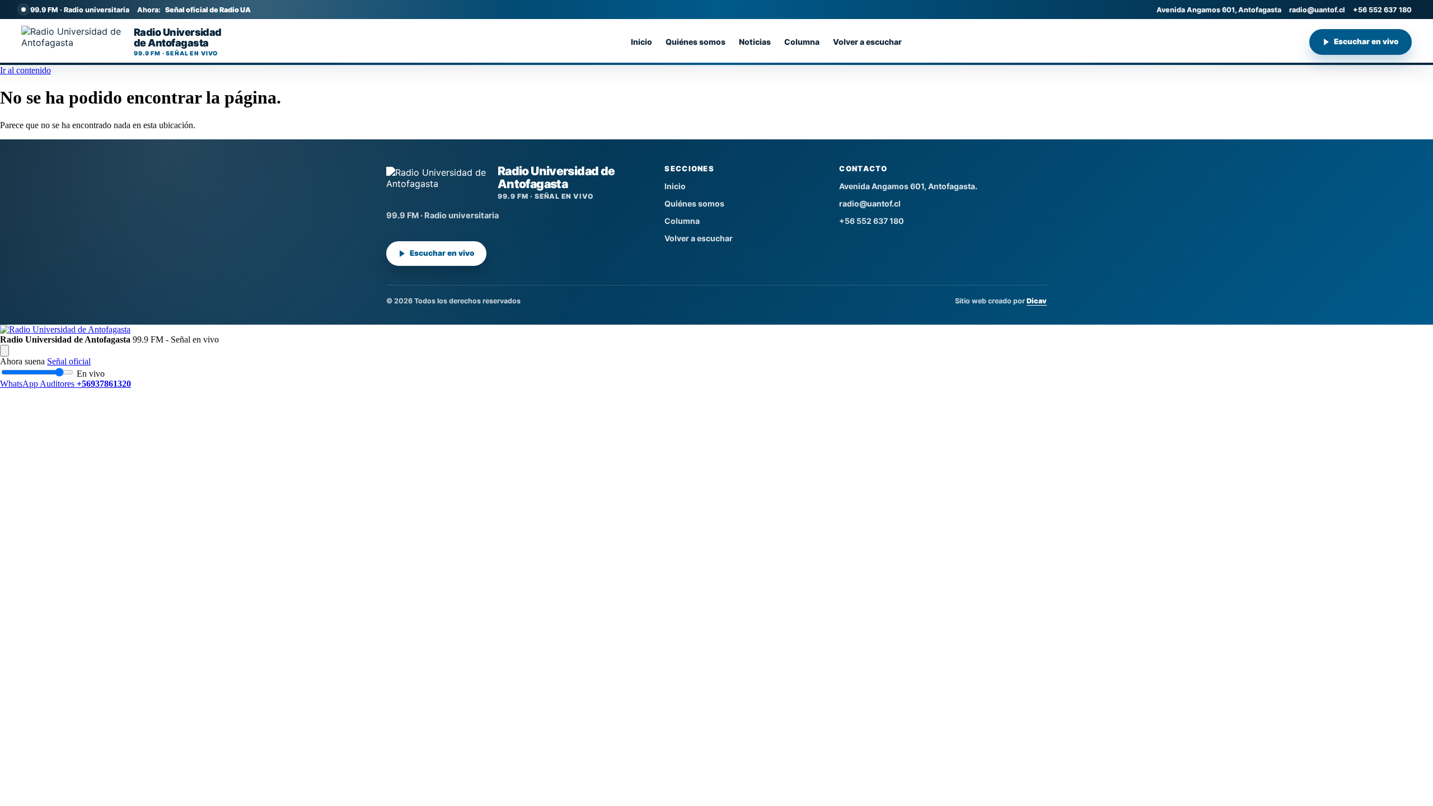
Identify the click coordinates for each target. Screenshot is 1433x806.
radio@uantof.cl (1317, 10)
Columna (801, 41)
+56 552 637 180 (1382, 10)
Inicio (641, 41)
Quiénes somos (695, 41)
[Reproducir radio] (4, 351)
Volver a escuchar (867, 41)
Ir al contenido (25, 70)
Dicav (1037, 301)
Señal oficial (69, 361)
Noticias (755, 41)
